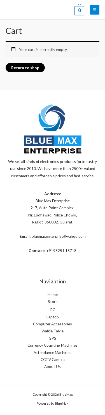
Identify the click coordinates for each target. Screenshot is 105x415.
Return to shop (25, 67)
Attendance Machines (52, 352)
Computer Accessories (52, 323)
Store (52, 301)
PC (52, 309)
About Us (52, 366)
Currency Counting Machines (52, 345)
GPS (52, 338)
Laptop (52, 316)
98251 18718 (64, 250)
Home (53, 294)
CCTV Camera (53, 359)
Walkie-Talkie (52, 330)
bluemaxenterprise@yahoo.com (59, 236)
